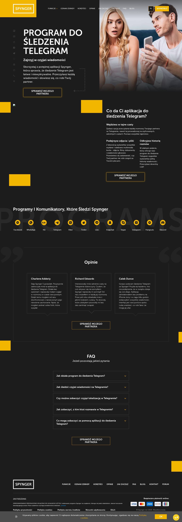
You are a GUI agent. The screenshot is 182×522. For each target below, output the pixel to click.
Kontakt (153, 484)
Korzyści (98, 484)
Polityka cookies (44, 510)
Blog (142, 484)
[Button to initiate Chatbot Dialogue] (176, 517)
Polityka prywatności (22, 510)
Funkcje (66, 484)
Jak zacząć (122, 484)
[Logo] (23, 484)
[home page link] (23, 8)
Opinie (110, 484)
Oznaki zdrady (81, 484)
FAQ (134, 484)
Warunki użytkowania (95, 510)
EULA (113, 510)
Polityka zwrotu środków (69, 510)
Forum (165, 484)
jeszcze (63, 505)
